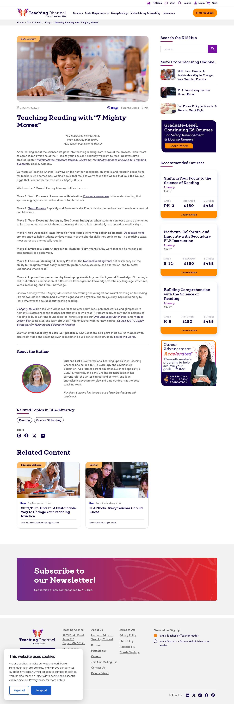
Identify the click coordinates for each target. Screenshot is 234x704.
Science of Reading (48, 420)
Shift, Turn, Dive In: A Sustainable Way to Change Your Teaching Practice (48, 512)
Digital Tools (110, 523)
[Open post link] (48, 480)
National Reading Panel (97, 261)
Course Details (192, 213)
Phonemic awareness (96, 196)
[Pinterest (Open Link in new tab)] (213, 695)
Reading (24, 420)
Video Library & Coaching (145, 13)
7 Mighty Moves (27, 309)
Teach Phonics (37, 208)
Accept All (43, 689)
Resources (169, 13)
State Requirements (97, 13)
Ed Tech (94, 465)
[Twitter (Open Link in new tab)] (194, 695)
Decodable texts (134, 232)
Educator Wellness (31, 465)
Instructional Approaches (47, 523)
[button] (198, 3)
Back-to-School (28, 523)
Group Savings (119, 13)
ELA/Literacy (28, 38)
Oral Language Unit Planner (110, 317)
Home (20, 22)
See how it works (124, 337)
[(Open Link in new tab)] (189, 136)
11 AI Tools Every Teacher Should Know (116, 510)
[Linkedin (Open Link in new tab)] (187, 695)
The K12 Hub (34, 22)
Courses (78, 13)
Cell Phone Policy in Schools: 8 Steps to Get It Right (197, 108)
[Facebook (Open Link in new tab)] (206, 695)
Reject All (21, 689)
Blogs (48, 22)
